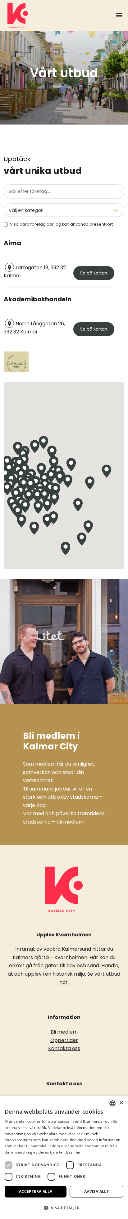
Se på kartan (93, 273)
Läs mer (73, 1152)
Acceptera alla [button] (36, 1191)
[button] (41, 469)
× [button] (121, 1103)
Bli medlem (64, 1031)
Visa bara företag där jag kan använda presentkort (61, 224)
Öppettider (64, 1040)
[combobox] (112, 1103)
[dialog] (64, 1157)
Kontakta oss (64, 1048)
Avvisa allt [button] (96, 1191)
